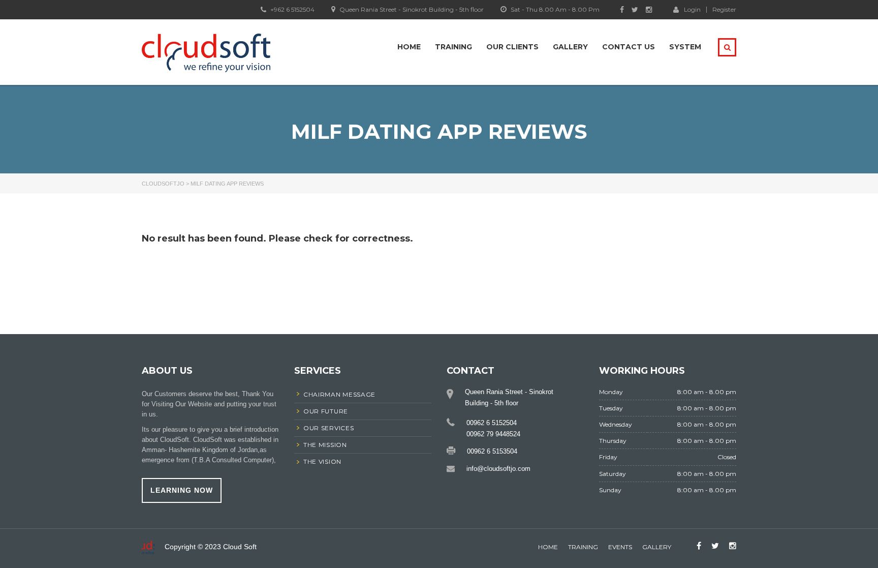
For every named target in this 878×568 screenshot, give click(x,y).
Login (692, 9)
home (548, 547)
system (685, 46)
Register (724, 10)
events (620, 547)
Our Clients (512, 46)
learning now (181, 490)
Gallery (570, 46)
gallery (656, 547)
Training (453, 46)
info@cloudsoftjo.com (498, 468)
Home (409, 46)
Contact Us (628, 46)
